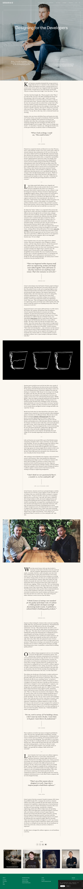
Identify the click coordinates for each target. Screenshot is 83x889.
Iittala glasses (33, 318)
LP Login (43, 879)
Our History (5, 881)
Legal (4, 884)
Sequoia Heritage (25, 881)
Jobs (3, 882)
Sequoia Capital (25, 879)
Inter (49, 685)
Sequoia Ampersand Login (46, 881)
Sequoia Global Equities (26, 882)
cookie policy (72, 883)
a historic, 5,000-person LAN (41, 416)
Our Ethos (4, 879)
